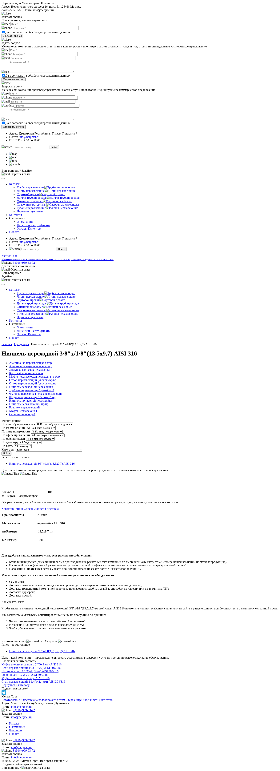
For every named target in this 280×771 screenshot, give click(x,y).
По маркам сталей (13, 438)
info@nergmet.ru (29, 137)
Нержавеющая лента (30, 211)
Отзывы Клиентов (29, 228)
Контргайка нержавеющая (26, 373)
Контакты (15, 214)
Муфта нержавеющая (23, 410)
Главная (7, 344)
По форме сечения (13, 427)
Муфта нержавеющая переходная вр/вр (34, 376)
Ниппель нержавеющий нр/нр (28, 404)
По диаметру (10, 442)
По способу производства (18, 424)
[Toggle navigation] (3, 178)
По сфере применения (16, 435)
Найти (53, 147)
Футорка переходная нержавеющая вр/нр (35, 393)
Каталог (14, 184)
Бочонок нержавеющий (24, 407)
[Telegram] (140, 692)
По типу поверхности (16, 431)
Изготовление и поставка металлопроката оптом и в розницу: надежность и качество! (58, 699)
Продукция (21, 344)
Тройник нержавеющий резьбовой (31, 390)
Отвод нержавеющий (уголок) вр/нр (32, 383)
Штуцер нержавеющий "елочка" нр (32, 397)
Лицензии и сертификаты (33, 225)
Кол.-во (6, 492)
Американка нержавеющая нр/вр (30, 366)
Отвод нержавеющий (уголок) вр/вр (32, 380)
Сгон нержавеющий (22, 414)
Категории (8, 449)
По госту (7, 446)
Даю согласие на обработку (23, 32)
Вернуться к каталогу (16, 685)
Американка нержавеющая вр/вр (30, 362)
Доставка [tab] (53, 508)
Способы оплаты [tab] (35, 508)
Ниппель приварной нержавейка (30, 400)
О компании (25, 221)
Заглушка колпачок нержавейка (29, 369)
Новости (14, 232)
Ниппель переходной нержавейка (31, 386)
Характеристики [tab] (12, 508)
